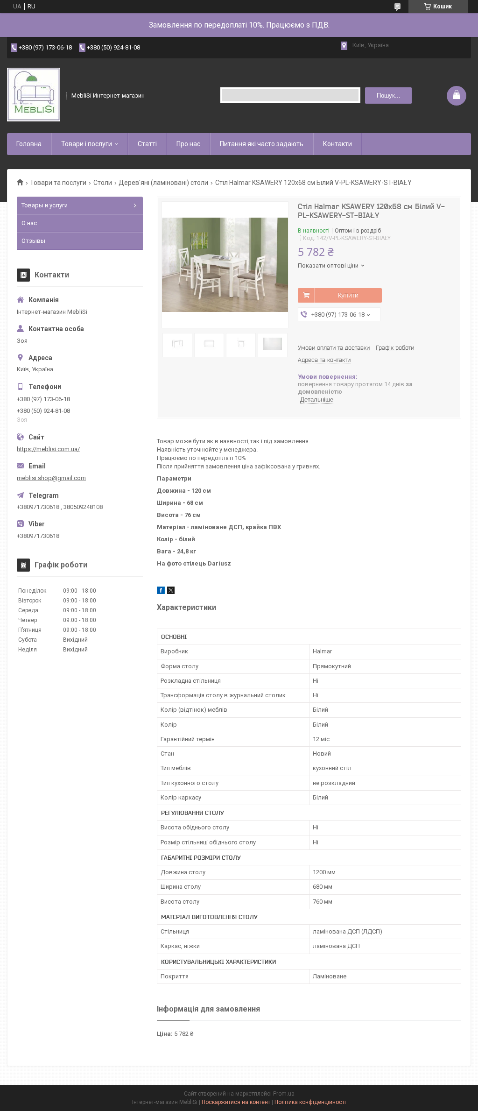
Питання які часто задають (261, 144)
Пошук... (389, 95)
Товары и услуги (44, 205)
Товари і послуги (86, 144)
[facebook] (161, 591)
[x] (171, 591)
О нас (29, 222)
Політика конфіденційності (310, 1102)
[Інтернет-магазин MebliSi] (33, 95)
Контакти (337, 144)
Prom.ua (284, 1093)
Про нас (188, 144)
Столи (102, 182)
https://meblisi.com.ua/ (48, 449)
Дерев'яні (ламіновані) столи (163, 182)
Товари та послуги (58, 182)
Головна (29, 144)
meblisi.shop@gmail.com (51, 477)
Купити (348, 295)
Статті (147, 144)
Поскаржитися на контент (236, 1102)
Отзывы (33, 240)
